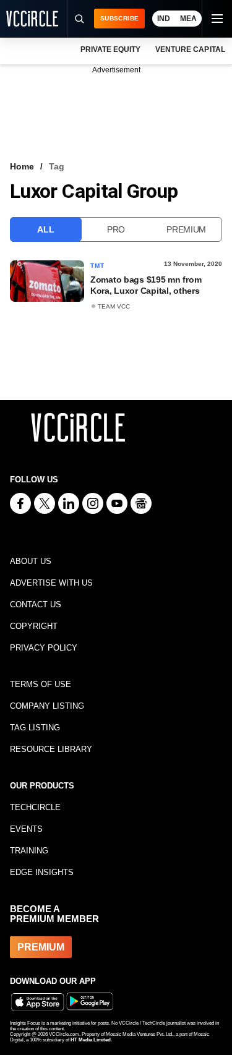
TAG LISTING (35, 727)
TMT (97, 265)
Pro (116, 229)
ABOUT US (30, 561)
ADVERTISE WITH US (51, 582)
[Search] (78, 18)
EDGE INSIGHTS (42, 872)
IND (163, 18)
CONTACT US (35, 604)
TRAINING (29, 850)
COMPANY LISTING (47, 706)
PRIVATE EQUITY (110, 49)
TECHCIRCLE (35, 807)
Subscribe (119, 18)
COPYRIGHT (34, 626)
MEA (188, 18)
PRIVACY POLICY (43, 647)
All (45, 229)
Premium (186, 229)
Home (22, 166)
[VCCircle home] (32, 18)
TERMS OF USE (40, 684)
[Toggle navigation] (216, 18)
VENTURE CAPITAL (190, 49)
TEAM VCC (114, 306)
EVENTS (26, 829)
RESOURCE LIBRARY (51, 749)
